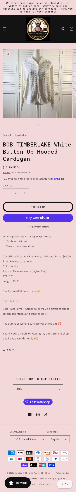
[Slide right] (46, 125)
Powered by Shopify (43, 473)
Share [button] (10, 349)
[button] (5, 29)
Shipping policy (57, 478)
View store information (20, 246)
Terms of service (39, 478)
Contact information (40, 484)
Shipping (7, 172)
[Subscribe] (59, 388)
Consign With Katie (23, 473)
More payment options (38, 226)
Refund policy (62, 473)
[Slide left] (30, 125)
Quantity (7, 185)
